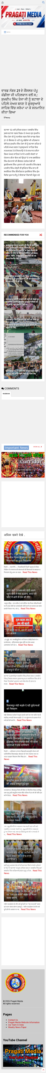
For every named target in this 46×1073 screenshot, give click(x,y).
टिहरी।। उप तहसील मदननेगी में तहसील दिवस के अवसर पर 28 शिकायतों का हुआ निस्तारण (21, 557)
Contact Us (13, 1020)
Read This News (23, 470)
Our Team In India (16, 1025)
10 (8, 886)
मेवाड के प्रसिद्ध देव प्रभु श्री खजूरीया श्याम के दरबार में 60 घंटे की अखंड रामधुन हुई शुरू (22, 780)
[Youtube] (2, 2)
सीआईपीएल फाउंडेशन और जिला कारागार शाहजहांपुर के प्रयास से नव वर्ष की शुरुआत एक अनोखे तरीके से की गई (23, 279)
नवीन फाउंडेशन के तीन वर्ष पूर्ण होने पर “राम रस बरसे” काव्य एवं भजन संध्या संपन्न (22, 894)
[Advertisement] (23, 61)
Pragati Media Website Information (23, 1022)
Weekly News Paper (17, 1027)
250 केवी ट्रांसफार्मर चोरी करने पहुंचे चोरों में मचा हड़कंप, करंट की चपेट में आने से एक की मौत (22, 594)
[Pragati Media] (23, 26)
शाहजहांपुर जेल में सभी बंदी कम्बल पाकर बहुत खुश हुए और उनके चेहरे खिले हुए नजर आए (22, 372)
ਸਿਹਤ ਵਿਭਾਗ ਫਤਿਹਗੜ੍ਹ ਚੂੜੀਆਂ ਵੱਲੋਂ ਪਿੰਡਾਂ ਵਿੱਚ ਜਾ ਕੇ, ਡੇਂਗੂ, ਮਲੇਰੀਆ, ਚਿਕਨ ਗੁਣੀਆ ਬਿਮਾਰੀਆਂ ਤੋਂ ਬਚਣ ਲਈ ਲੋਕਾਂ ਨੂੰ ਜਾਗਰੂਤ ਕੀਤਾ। (22, 663)
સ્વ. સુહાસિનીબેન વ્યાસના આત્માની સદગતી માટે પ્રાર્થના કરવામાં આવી (22, 817)
